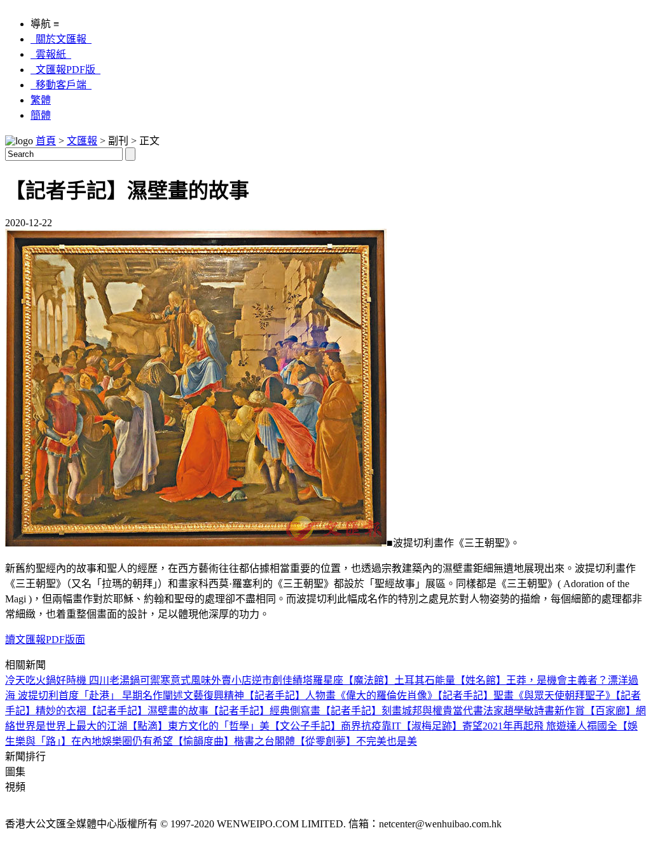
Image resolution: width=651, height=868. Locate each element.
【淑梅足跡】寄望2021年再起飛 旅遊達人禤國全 (509, 726)
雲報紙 (51, 54)
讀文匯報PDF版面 (45, 639)
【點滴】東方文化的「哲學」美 (198, 726)
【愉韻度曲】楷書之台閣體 (234, 741)
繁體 (41, 100)
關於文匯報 (61, 39)
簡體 (41, 115)
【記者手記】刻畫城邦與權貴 (386, 710)
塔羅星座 (323, 680)
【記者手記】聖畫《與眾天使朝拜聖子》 (526, 695)
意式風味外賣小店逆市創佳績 (236, 680)
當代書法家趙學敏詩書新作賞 (519, 710)
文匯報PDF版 (65, 69)
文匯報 (82, 140)
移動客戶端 (61, 84)
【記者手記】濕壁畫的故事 (147, 710)
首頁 (46, 140)
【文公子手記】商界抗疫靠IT (335, 726)
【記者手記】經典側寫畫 (264, 710)
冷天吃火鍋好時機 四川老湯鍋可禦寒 (87, 680)
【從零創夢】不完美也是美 (356, 741)
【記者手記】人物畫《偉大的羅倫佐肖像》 (340, 695)
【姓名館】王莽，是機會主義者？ (531, 680)
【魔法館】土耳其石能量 (399, 680)
